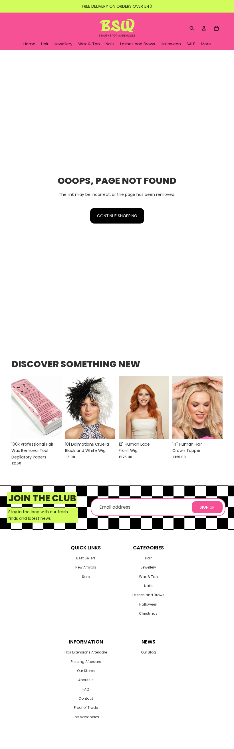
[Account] (203, 28)
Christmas (148, 613)
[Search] (191, 28)
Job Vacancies (85, 717)
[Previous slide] (125, 407)
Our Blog (148, 652)
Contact (85, 698)
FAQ (85, 689)
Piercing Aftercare (86, 661)
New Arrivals (85, 567)
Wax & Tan (148, 576)
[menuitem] (206, 44)
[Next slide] (162, 407)
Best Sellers (86, 558)
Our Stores (86, 670)
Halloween (148, 604)
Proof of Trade (86, 707)
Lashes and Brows (148, 594)
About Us (86, 679)
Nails (148, 585)
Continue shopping (117, 216)
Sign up (207, 507)
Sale (86, 576)
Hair (148, 558)
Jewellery (148, 567)
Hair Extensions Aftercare (85, 652)
